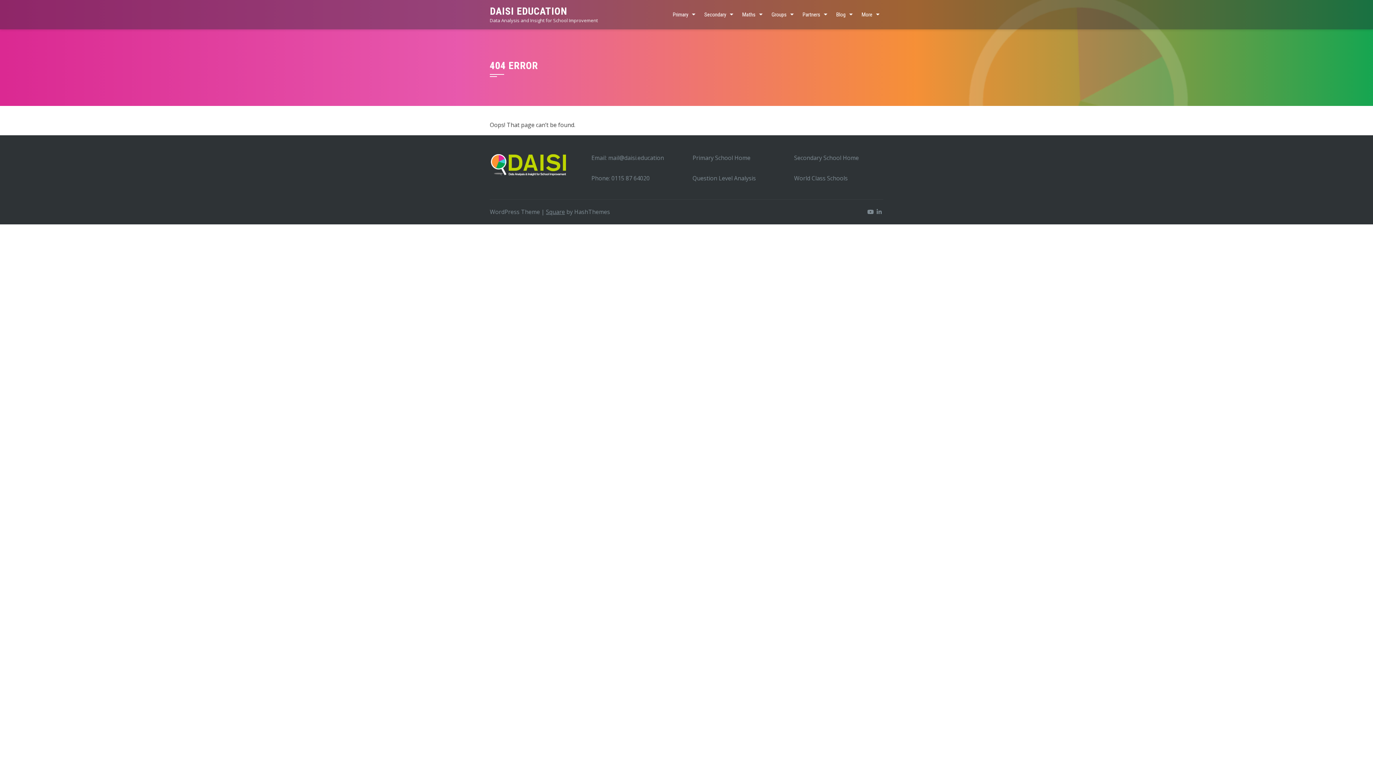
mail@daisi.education (636, 158)
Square (555, 212)
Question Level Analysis (724, 178)
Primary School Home (722, 158)
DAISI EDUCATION (528, 11)
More (867, 14)
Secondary (715, 14)
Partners (811, 14)
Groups (779, 14)
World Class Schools (821, 178)
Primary (680, 14)
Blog (841, 14)
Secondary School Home (826, 158)
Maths (749, 14)
